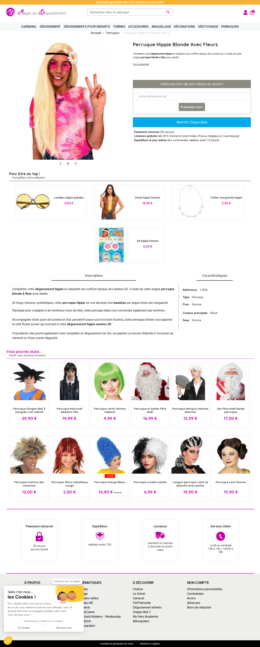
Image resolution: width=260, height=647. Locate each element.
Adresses (193, 603)
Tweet (68, 163)
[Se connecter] (245, 12)
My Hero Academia (145, 616)
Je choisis (24, 627)
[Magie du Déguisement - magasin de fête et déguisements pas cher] (37, 12)
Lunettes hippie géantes (69, 197)
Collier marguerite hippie (226, 197)
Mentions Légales (150, 643)
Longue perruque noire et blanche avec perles (190, 483)
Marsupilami (87, 626)
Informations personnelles (204, 589)
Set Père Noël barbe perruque (231, 410)
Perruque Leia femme (231, 482)
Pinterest (75, 163)
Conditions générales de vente (116, 643)
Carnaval (84, 607)
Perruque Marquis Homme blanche (190, 410)
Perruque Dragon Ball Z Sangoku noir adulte (29, 410)
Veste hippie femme (147, 197)
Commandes (195, 593)
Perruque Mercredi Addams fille (69, 410)
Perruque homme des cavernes (29, 483)
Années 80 (86, 603)
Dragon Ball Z (142, 612)
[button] (8, 640)
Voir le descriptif (141, 64)
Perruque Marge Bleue (109, 482)
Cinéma (138, 589)
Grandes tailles (89, 598)
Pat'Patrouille (142, 603)
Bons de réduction (199, 607)
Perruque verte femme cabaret (110, 410)
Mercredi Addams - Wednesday (100, 616)
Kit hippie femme (147, 241)
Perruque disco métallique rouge (69, 483)
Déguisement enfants (147, 607)
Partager (60, 163)
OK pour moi (63, 627)
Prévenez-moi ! (192, 107)
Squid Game (87, 612)
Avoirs (191, 598)
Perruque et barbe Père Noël (150, 410)
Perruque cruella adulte (150, 482)
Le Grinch (85, 621)
